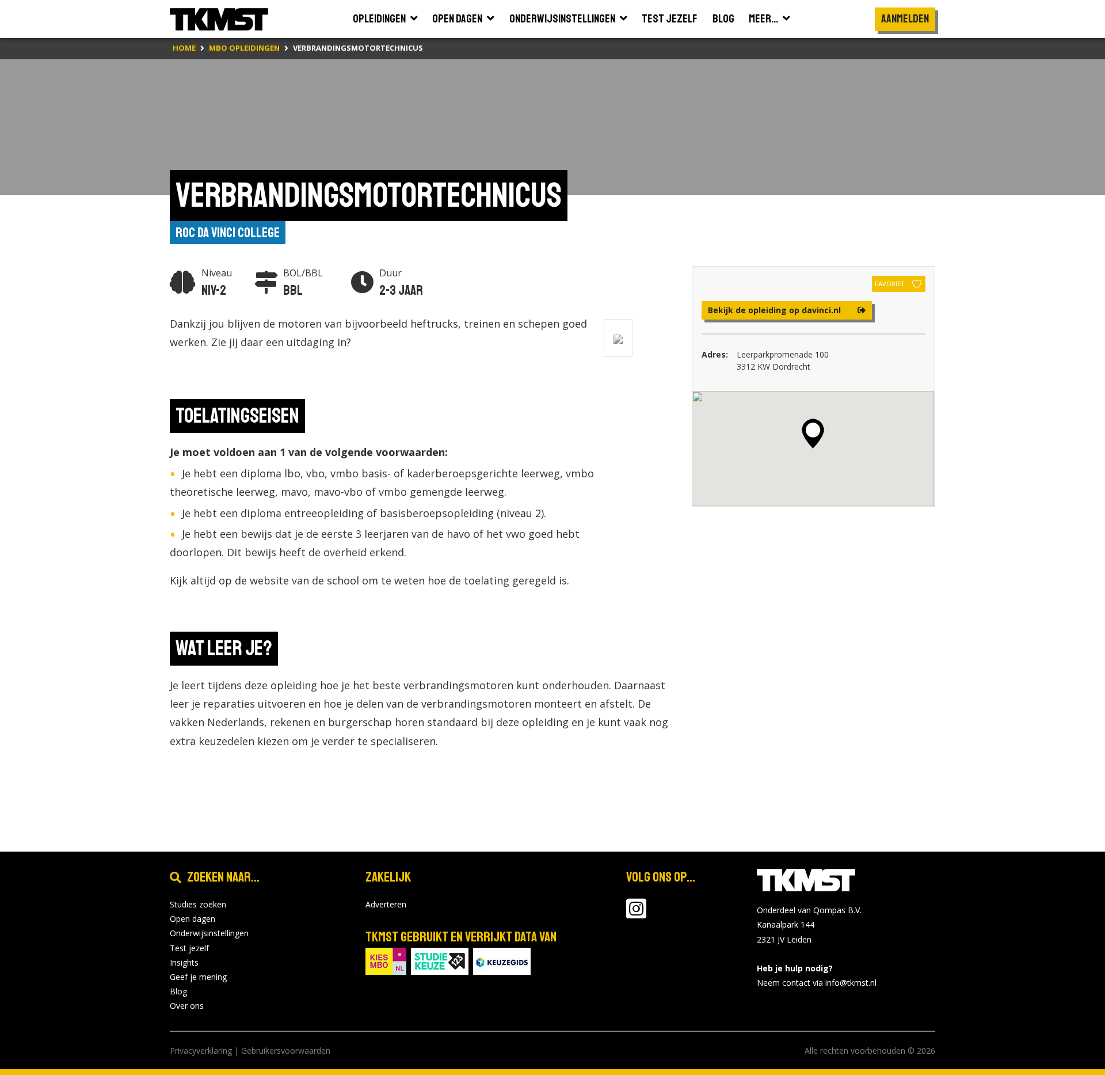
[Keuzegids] (502, 960)
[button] (813, 434)
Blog (178, 991)
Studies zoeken (198, 904)
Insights (184, 962)
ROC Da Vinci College (228, 232)
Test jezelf (189, 948)
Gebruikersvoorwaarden (285, 1050)
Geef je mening (198, 976)
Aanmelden (905, 19)
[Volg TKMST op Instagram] (636, 914)
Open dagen (192, 918)
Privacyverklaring (201, 1050)
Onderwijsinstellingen (209, 933)
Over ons (187, 1005)
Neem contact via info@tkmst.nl (817, 982)
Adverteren (385, 904)
